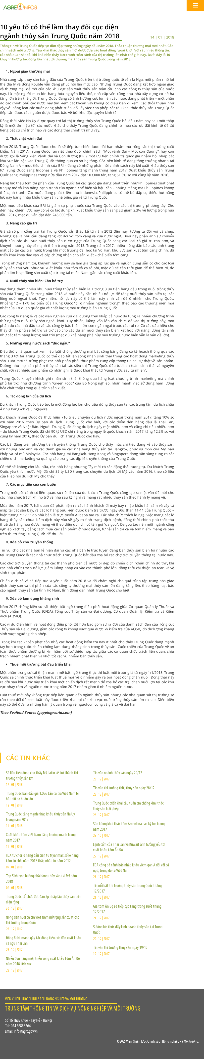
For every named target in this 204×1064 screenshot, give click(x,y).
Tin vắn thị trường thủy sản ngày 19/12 (120, 948)
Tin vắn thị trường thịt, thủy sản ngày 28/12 (123, 788)
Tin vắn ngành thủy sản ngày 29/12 (117, 773)
